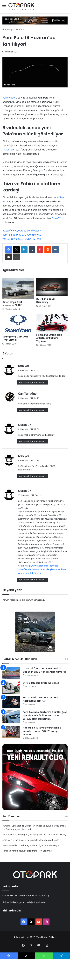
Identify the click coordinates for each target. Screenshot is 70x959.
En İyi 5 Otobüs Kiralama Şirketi (41, 683)
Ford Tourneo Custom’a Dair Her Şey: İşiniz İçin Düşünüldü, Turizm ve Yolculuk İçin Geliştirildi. (45, 715)
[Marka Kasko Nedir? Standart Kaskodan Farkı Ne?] (11, 702)
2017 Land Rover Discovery (45, 300)
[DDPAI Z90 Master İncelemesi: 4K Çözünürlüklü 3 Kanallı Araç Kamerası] (11, 673)
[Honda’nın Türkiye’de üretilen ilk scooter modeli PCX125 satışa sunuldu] (11, 732)
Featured (20, 29)
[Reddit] (47, 249)
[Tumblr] (32, 249)
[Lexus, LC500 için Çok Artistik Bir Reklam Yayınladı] (52, 323)
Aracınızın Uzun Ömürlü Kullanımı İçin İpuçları (25, 840)
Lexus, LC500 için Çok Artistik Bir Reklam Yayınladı (49, 338)
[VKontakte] (55, 249)
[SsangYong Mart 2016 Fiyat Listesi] (18, 324)
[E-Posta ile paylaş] (8, 257)
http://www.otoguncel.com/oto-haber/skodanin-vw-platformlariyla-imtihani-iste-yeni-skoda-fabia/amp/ (42, 569)
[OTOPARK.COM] (21, 6)
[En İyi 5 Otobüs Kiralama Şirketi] (11, 687)
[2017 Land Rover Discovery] (52, 287)
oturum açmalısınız (35, 599)
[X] (16, 249)
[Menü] (4, 7)
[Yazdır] (16, 257)
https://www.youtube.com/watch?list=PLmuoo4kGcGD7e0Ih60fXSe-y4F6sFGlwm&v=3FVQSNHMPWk (22, 234)
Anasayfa (9, 29)
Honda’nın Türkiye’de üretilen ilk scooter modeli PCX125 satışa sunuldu (42, 731)
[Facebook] (8, 249)
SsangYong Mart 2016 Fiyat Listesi (15, 338)
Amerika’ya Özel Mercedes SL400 (12, 303)
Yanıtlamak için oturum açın (32, 382)
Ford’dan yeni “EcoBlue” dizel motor (20, 850)
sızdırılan (8, 149)
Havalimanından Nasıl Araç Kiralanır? (20, 845)
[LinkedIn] (24, 249)
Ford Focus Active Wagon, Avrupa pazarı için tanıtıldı (28, 834)
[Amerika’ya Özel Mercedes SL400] (18, 288)
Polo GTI (56, 218)
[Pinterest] (40, 249)
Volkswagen (9, 97)
